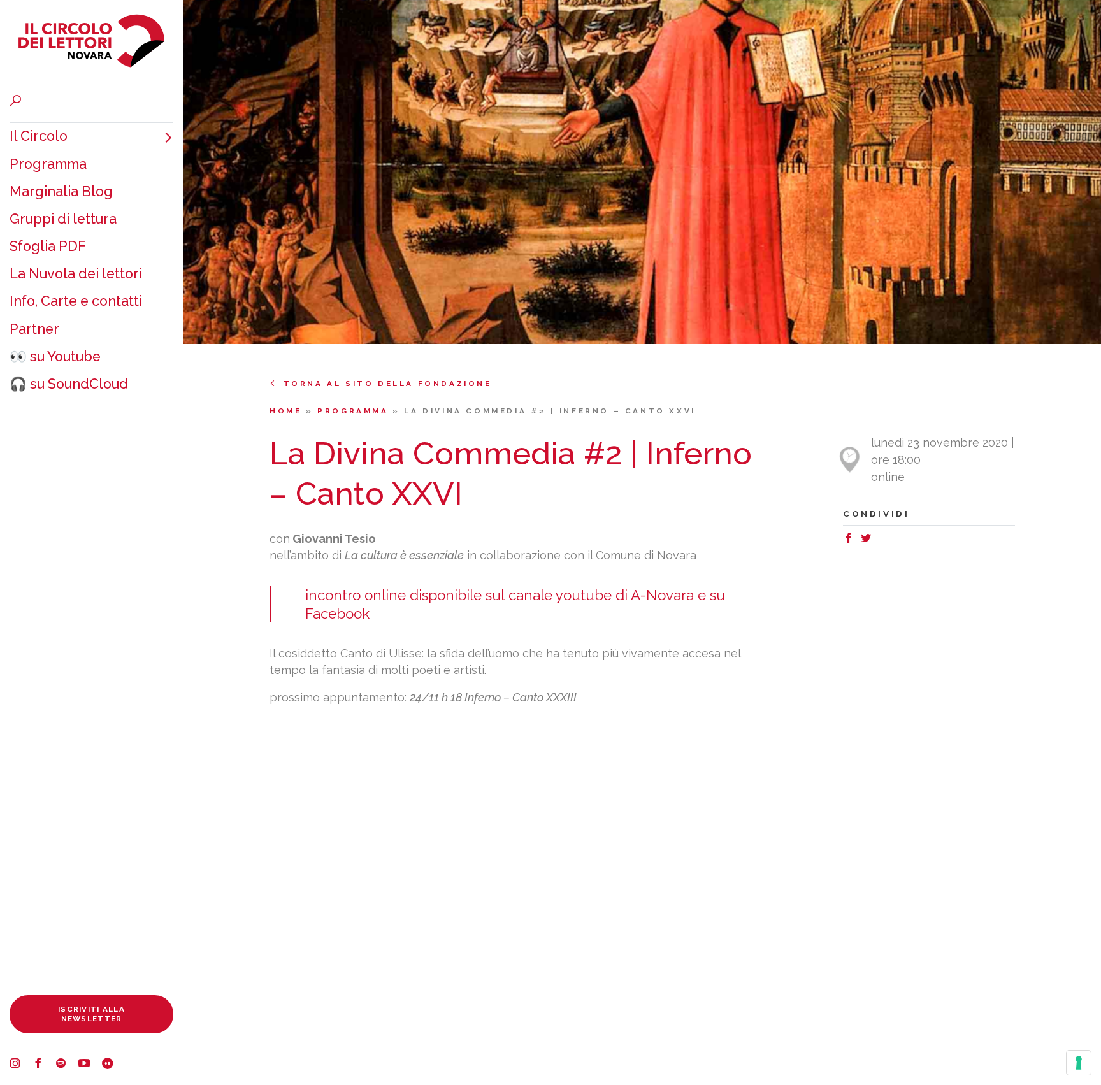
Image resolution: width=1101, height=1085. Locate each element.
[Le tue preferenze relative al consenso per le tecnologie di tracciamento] (1079, 1063)
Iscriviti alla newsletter (91, 1014)
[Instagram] (21, 1065)
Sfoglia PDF (48, 246)
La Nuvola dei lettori (76, 274)
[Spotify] (66, 1065)
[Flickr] (112, 1065)
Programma (48, 164)
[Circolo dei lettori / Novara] (91, 41)
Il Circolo (39, 136)
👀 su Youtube (55, 356)
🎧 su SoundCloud (69, 384)
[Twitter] (868, 540)
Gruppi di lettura (63, 219)
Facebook (337, 613)
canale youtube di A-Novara (601, 595)
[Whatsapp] (880, 540)
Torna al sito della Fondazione (388, 383)
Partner (34, 329)
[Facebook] (43, 1065)
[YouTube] (89, 1065)
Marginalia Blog (61, 191)
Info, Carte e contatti (76, 301)
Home (288, 410)
